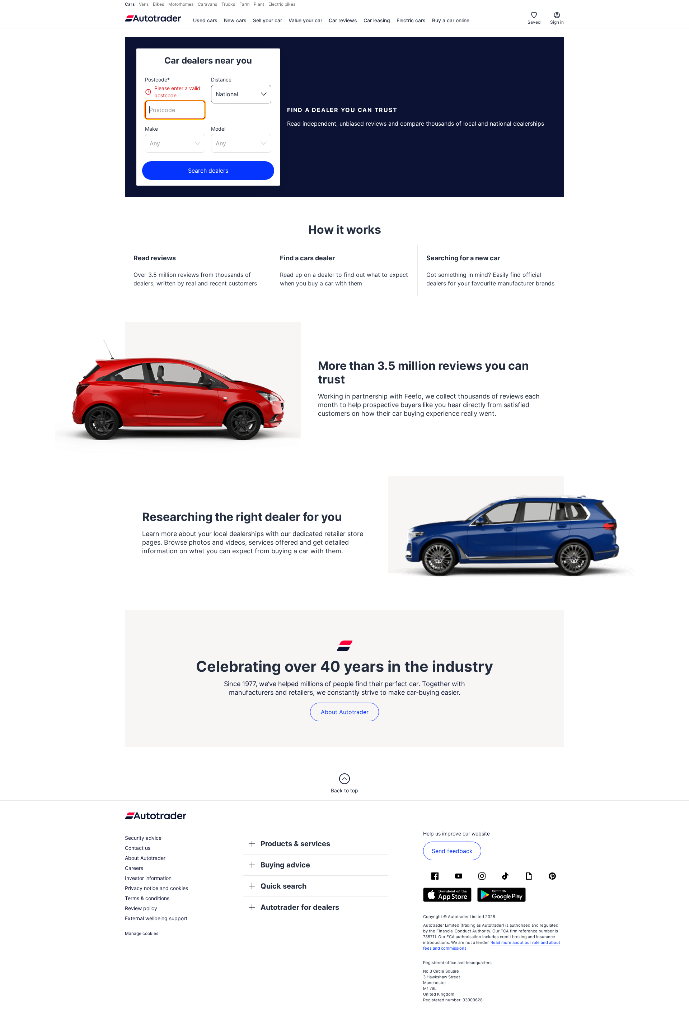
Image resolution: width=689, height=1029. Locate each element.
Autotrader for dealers (300, 907)
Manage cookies (141, 933)
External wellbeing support (156, 918)
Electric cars (411, 20)
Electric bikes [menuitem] (281, 4)
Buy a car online (450, 20)
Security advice (143, 838)
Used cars (205, 20)
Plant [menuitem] (259, 4)
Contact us (137, 848)
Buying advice (285, 865)
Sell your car (267, 20)
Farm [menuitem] (244, 4)
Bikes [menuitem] (158, 4)
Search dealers (208, 170)
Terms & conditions (147, 898)
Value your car (305, 20)
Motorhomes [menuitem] (180, 4)
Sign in (557, 22)
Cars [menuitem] (130, 4)
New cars (235, 20)
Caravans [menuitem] (207, 4)
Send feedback (452, 851)
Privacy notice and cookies (156, 888)
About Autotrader (345, 712)
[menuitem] (205, 21)
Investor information (148, 878)
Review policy (141, 908)
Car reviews (343, 20)
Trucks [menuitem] (228, 4)
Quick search (283, 886)
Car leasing (377, 20)
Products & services (295, 843)
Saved (534, 22)
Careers (134, 868)
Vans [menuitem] (144, 4)
